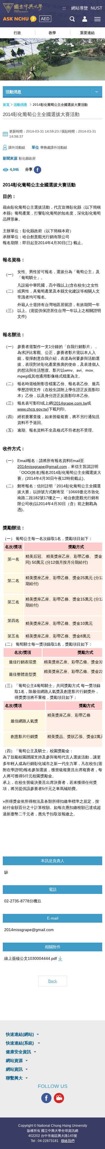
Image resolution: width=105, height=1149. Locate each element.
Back (52, 981)
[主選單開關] (97, 19)
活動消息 (20, 105)
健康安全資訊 (18, 1051)
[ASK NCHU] (19, 19)
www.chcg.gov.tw (32, 409)
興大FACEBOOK (46, 1098)
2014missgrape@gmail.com (42, 466)
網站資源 (14, 1060)
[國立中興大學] (23, 8)
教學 (52, 33)
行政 (17, 33)
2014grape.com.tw (70, 403)
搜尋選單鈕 (72, 19)
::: (64, 8)
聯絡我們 (67, 1141)
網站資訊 (14, 1069)
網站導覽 (79, 8)
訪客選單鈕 (85, 19)
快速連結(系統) (20, 1043)
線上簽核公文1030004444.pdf (30, 958)
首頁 (6, 105)
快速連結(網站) (20, 1034)
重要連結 (87, 33)
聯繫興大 (14, 1078)
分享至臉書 (37, 169)
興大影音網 (59, 1098)
